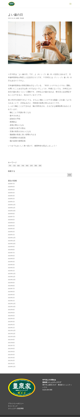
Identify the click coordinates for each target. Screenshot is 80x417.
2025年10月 (11, 210)
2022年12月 (11, 303)
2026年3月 (11, 195)
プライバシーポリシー (16, 403)
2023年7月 (11, 288)
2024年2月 (11, 267)
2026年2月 (11, 198)
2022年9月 (11, 309)
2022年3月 (11, 321)
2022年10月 (11, 306)
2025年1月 (11, 234)
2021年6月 (11, 348)
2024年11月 (11, 240)
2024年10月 (11, 243)
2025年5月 (11, 222)
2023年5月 (11, 291)
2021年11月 (11, 333)
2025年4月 (11, 225)
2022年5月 (11, 315)
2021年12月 (11, 330)
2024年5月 (11, 258)
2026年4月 (11, 192)
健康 (17, 18)
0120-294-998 (47, 390)
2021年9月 (11, 339)
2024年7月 (11, 252)
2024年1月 (11, 270)
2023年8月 (11, 285)
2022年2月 (11, 324)
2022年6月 (11, 312)
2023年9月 (11, 282)
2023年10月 (11, 279)
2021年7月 (11, 345)
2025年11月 (11, 207)
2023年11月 (11, 276)
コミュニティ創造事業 (16, 408)
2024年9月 (11, 246)
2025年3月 (11, 228)
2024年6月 (11, 255)
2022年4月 (11, 318)
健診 (18, 165)
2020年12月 (11, 366)
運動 (36, 165)
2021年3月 (11, 357)
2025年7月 (11, 216)
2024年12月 (11, 237)
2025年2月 (11, 231)
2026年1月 (11, 201)
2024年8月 (11, 249)
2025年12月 (11, 204)
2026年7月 (11, 183)
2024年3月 (11, 264)
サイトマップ (12, 406)
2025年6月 (11, 219)
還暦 (40, 165)
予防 (10, 165)
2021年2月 (11, 360)
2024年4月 (11, 261)
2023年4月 (11, 294)
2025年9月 (11, 213)
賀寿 (31, 165)
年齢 (23, 165)
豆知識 (22, 18)
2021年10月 (11, 336)
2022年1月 (11, 327)
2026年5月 (11, 189)
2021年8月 (11, 342)
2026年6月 (11, 186)
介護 (14, 165)
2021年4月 (11, 354)
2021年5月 (11, 351)
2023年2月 (11, 297)
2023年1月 (11, 300)
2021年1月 (11, 363)
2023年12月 (11, 273)
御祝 (27, 165)
